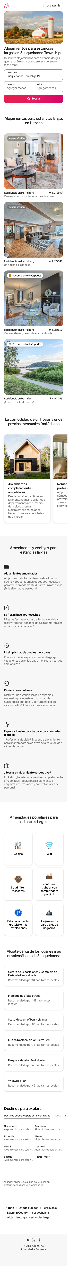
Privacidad (27, 1249)
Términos (41, 1249)
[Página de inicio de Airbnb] (6, 5)
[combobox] (34, 76)
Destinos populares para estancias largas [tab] (27, 1115)
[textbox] (19, 88)
